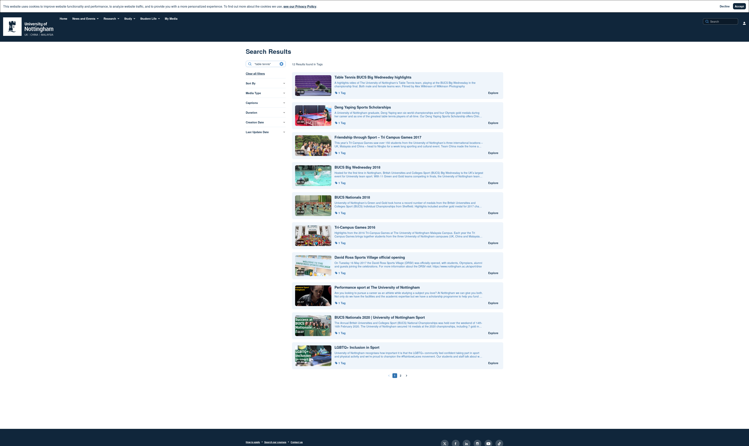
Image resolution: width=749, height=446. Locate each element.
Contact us (297, 442)
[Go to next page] (406, 375)
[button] (340, 93)
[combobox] (265, 64)
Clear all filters (255, 73)
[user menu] (744, 23)
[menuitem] (63, 18)
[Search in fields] (281, 64)
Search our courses (275, 442)
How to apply (253, 442)
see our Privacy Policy (299, 6)
